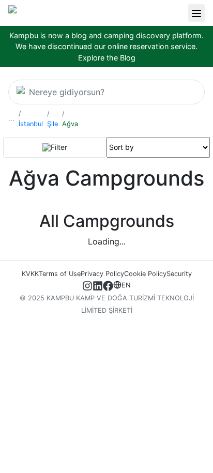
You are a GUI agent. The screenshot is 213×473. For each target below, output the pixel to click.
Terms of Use (60, 274)
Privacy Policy (102, 274)
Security (179, 274)
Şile (52, 124)
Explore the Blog (106, 57)
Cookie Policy (145, 274)
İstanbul (31, 124)
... (11, 119)
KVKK (30, 274)
